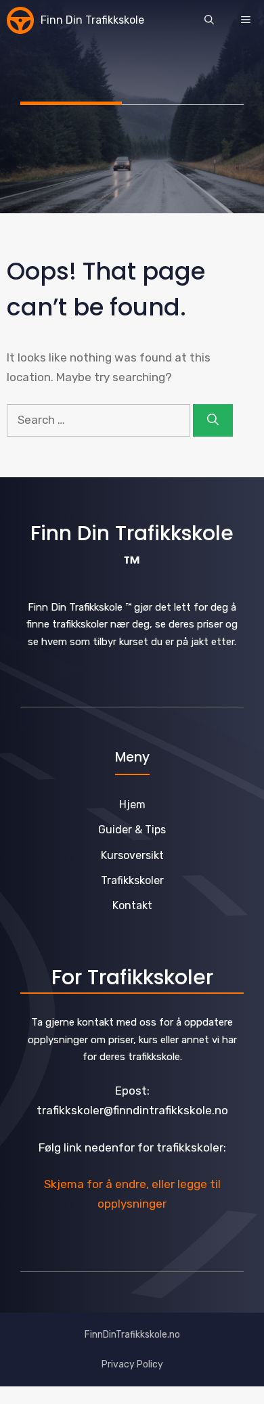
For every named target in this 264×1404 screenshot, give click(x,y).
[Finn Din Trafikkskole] (20, 20)
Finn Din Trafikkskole (92, 20)
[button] (209, 20)
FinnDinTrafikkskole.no (132, 1334)
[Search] (213, 420)
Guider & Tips (132, 829)
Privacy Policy (132, 1364)
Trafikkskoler (132, 880)
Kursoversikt (132, 855)
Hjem (132, 804)
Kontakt (132, 905)
